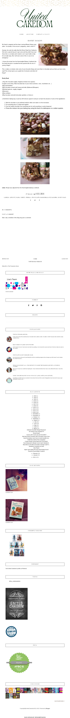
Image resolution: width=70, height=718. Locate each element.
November (35, 415)
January (35, 455)
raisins (54, 197)
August (35, 420)
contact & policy (43, 34)
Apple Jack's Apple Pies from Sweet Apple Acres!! (36, 449)
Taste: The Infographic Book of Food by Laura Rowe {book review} (33, 375)
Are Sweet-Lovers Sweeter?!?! (36, 431)
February (35, 453)
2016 (34, 405)
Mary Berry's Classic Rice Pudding (23, 344)
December (35, 413)
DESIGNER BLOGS (40, 717)
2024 (35, 396)
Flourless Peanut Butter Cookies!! (36, 451)
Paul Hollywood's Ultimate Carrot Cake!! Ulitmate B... (36, 443)
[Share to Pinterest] (43, 194)
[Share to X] (40, 194)
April (35, 427)
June (35, 423)
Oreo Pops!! (36, 448)
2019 (34, 401)
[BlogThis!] (38, 194)
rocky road (62, 197)
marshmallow (45, 197)
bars (18, 197)
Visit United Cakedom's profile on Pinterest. (16, 568)
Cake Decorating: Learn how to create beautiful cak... (36, 438)
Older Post (65, 258)
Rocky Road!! (36, 433)
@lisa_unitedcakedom (14, 581)
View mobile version (35, 261)
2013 (34, 410)
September (35, 418)
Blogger (48, 708)
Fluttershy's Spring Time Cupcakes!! (36, 439)
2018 (34, 402)
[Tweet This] (35, 200)
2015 (34, 407)
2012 (34, 412)
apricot (12, 197)
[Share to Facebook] (42, 194)
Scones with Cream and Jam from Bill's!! (36, 434)
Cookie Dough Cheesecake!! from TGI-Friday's (36, 441)
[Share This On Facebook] (30, 200)
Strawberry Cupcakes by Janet (36, 446)
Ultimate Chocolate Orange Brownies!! (36, 430)
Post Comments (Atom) (13, 266)
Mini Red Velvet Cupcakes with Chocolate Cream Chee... (36, 436)
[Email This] (36, 194)
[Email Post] (34, 194)
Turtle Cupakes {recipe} (20, 334)
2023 (35, 397)
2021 (35, 399)
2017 (34, 404)
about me (30, 34)
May (35, 425)
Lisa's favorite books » (59, 701)
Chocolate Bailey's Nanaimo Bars (23, 355)
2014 (34, 409)
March (35, 428)
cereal (28, 197)
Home (35, 259)
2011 (34, 457)
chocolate (36, 197)
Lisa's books (34, 684)
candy (23, 197)
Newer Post (5, 258)
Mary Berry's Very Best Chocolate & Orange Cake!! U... (36, 444)
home (22, 34)
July (35, 422)
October (35, 417)
